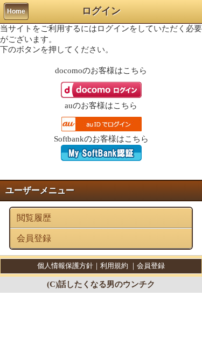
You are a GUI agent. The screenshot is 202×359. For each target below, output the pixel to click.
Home (16, 11)
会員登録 (34, 238)
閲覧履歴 (34, 217)
